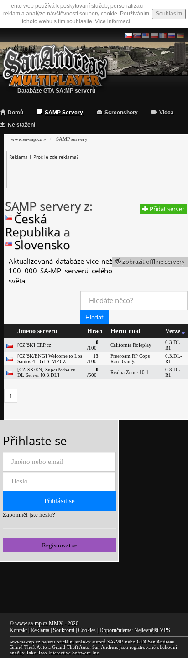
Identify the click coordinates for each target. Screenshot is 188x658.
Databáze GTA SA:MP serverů (56, 90)
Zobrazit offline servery (153, 261)
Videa (166, 112)
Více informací (112, 21)
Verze (172, 331)
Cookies (87, 630)
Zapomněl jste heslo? (29, 514)
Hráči (95, 331)
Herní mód (125, 331)
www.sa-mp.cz (31, 623)
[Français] (163, 35)
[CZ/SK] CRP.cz (34, 345)
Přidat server (166, 209)
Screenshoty (121, 112)
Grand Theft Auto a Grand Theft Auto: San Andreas (64, 647)
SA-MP (114, 641)
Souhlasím (169, 13)
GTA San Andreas (155, 641)
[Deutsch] (180, 35)
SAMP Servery (64, 112)
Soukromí (63, 630)
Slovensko (42, 244)
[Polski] (154, 35)
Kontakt (18, 630)
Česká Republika (32, 225)
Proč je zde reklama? (55, 157)
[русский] (171, 35)
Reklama (40, 630)
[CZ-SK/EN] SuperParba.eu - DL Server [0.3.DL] (48, 372)
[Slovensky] (137, 35)
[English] (145, 35)
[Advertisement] (98, 171)
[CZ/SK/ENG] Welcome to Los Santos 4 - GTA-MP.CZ (49, 358)
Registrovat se (59, 545)
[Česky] (128, 35)
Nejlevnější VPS (152, 630)
